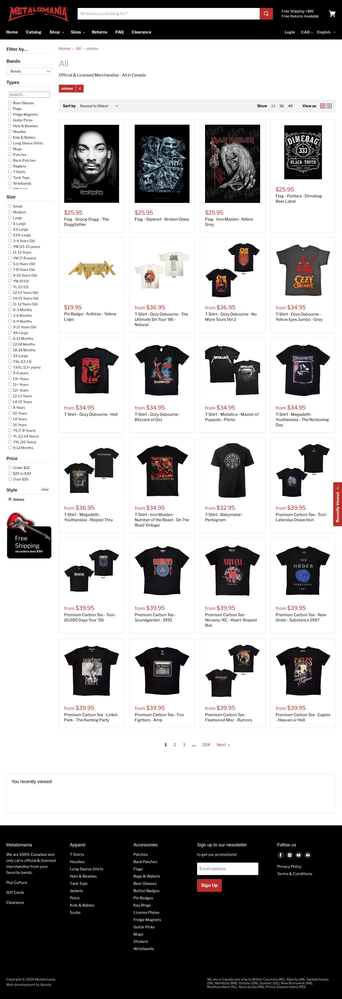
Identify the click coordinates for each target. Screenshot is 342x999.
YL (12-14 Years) (25, 436)
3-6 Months (22, 315)
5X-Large (20, 356)
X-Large (19, 223)
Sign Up (209, 885)
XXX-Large (21, 235)
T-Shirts (18, 172)
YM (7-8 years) (24, 258)
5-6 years (20, 373)
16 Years (19, 425)
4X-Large (20, 333)
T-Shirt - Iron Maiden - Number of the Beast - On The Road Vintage (162, 519)
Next (222, 744)
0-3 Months (22, 310)
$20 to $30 (21, 473)
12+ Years (20, 390)
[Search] (266, 13)
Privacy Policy (289, 866)
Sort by (69, 106)
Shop (55, 32)
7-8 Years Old (23, 269)
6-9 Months (22, 321)
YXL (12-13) (22, 361)
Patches (19, 154)
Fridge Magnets (25, 114)
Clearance (15, 902)
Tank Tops (21, 177)
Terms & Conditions (294, 874)
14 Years (19, 419)
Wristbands (21, 183)
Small (17, 206)
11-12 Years (21, 252)
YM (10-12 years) (26, 246)
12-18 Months (23, 344)
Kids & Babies (23, 137)
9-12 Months (22, 448)
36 (281, 106)
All (78, 48)
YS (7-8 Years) (24, 430)
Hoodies (19, 131)
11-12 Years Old (25, 304)
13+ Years (20, 379)
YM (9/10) (20, 281)
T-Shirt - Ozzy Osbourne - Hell (91, 414)
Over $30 (20, 479)
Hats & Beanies (25, 126)
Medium (19, 212)
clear (45, 489)
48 (290, 106)
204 (206, 744)
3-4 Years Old (23, 241)
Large (17, 218)
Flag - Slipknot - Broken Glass (162, 219)
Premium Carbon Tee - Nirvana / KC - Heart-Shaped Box (231, 620)
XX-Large (20, 229)
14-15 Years (22, 402)
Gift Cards (15, 892)
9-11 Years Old (24, 327)
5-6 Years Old (23, 264)
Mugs (17, 149)
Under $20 (21, 468)
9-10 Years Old (24, 275)
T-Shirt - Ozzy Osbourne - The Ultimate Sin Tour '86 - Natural (161, 319)
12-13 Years (22, 396)
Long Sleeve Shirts (27, 143)
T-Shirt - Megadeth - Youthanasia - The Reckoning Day (302, 419)
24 (273, 106)
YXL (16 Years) (24, 442)
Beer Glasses (23, 103)
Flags (17, 108)
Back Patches (24, 160)
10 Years (19, 413)
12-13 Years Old (25, 292)
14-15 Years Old (25, 298)
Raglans (19, 166)
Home (64, 48)
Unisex (18, 499)
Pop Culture (16, 882)
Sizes (76, 32)
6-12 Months (22, 338)
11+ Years (20, 384)
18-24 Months (24, 350)
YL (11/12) (20, 287)
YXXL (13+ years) (26, 367)
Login (290, 32)
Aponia (45, 985)
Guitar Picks (22, 120)
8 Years (18, 407)
